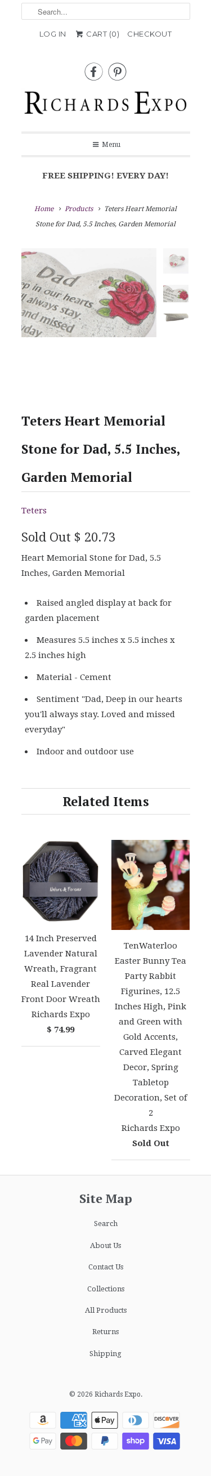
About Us (105, 1245)
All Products (106, 1310)
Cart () (102, 33)
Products (79, 209)
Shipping (105, 1353)
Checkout (149, 33)
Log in (52, 33)
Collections (105, 1289)
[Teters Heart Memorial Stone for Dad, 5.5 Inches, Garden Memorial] (88, 292)
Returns (105, 1331)
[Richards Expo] (105, 105)
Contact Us (105, 1267)
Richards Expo (118, 1394)
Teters (34, 511)
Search (106, 1223)
